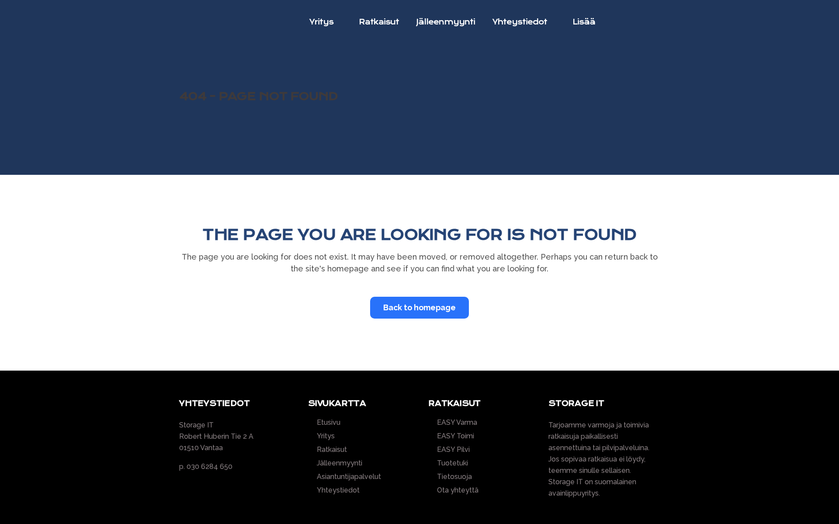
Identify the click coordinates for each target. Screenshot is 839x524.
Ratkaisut (332, 450)
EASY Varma (457, 423)
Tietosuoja (454, 477)
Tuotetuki (452, 463)
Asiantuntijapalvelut (349, 477)
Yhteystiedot (338, 490)
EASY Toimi (455, 436)
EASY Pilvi (453, 450)
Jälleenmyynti (339, 463)
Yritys (326, 436)
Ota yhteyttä (457, 490)
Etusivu (328, 423)
